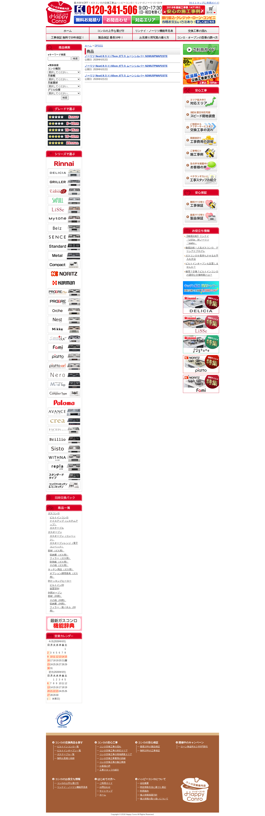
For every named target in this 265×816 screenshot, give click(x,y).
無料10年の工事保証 (150, 750)
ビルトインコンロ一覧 (68, 746)
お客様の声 (105, 766)
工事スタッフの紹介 (109, 770)
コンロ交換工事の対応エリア (114, 750)
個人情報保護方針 (148, 795)
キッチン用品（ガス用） (61, 569)
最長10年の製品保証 (150, 746)
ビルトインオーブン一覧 (69, 750)
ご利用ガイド (211, 2)
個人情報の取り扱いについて (154, 798)
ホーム (68, 30)
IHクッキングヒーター (59, 581)
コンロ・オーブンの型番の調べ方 (197, 37)
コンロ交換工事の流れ (110, 746)
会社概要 (144, 783)
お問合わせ (105, 787)
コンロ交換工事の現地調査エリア (116, 754)
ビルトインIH (57, 585)
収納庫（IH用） (58, 603)
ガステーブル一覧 (65, 754)
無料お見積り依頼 (65, 758)
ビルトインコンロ (59, 517)
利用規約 (144, 791)
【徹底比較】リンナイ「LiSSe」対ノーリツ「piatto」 (197, 240)
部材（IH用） (55, 596)
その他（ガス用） (59, 565)
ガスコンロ (54, 513)
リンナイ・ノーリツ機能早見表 (154, 30)
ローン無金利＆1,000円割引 (194, 746)
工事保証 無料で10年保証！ (67, 37)
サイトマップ (197, 2)
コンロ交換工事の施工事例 (112, 762)
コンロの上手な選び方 (68, 783)
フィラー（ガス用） (60, 558)
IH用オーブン (55, 592)
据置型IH (54, 588)
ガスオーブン (55, 532)
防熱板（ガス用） (59, 561)
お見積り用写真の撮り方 (154, 37)
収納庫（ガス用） (59, 554)
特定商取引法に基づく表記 (153, 787)
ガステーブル (57, 528)
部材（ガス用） (56, 550)
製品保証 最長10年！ (110, 37)
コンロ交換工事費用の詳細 (112, 758)
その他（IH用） (58, 600)
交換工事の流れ (197, 30)
